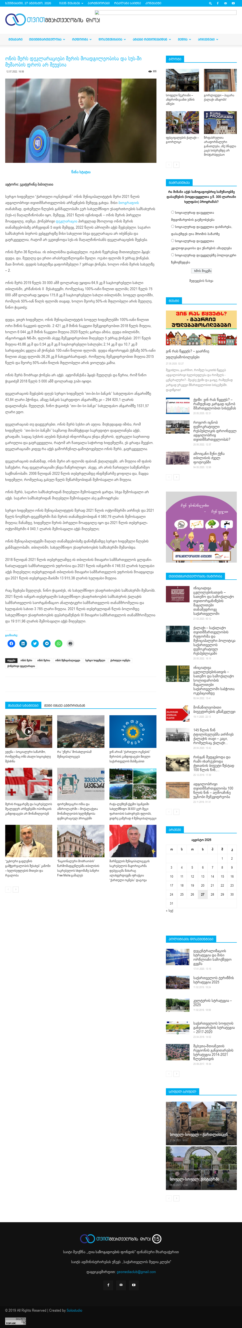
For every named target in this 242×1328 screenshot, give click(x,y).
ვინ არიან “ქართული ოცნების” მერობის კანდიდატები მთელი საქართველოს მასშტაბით (129, 757)
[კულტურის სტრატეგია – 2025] (178, 1005)
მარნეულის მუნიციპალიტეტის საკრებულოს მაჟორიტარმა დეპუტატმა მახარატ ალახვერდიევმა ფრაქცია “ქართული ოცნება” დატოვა (129, 870)
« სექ (169, 910)
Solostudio (74, 1310)
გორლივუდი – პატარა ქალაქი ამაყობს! (219, 97)
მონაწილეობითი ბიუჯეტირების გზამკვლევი (214, 709)
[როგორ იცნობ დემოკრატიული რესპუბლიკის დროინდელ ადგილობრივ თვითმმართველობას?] (178, 427)
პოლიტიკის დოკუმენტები (191, 939)
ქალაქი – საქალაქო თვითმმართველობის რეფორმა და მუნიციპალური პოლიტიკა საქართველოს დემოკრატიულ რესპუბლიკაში (214, 640)
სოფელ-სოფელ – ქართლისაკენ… (200, 1134)
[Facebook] (217, 3)
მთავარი (15, 39)
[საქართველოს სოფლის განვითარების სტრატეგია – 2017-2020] (178, 1028)
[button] (210, 3)
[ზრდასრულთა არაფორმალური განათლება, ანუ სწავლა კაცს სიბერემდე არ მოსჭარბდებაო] (220, 122)
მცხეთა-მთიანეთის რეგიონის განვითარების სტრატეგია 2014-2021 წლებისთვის (213, 1053)
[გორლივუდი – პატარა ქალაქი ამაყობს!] (220, 80)
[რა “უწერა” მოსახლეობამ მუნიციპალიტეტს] (80, 731)
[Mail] (225, 3)
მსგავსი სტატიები (23, 705)
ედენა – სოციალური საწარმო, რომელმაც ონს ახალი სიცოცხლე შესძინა (28, 757)
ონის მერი (26, 660)
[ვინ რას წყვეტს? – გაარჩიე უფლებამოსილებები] (201, 328)
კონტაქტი (153, 3)
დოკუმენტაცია (110, 39)
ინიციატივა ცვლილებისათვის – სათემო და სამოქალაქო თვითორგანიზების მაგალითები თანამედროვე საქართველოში (213, 601)
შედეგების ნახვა (201, 281)
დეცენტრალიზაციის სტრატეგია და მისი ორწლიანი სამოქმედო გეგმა (212, 957)
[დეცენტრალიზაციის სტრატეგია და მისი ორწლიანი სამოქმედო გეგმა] (178, 957)
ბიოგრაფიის (128, 202)
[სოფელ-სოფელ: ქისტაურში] (201, 1168)
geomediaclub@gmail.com (136, 1272)
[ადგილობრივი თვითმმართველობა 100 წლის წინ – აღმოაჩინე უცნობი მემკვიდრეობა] (178, 790)
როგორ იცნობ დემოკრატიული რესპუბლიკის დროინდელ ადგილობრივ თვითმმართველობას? (215, 431)
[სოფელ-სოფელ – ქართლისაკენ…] (201, 1123)
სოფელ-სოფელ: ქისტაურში (194, 1179)
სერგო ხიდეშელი (95, 660)
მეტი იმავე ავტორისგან (64, 705)
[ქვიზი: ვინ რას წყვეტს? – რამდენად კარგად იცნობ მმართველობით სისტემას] (178, 406)
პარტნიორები (99, 3)
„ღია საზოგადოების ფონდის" (111, 1252)
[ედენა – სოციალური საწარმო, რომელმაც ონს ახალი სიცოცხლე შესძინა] (28, 731)
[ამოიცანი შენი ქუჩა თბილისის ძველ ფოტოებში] (178, 458)
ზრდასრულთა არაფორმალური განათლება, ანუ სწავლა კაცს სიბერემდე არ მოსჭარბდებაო (220, 146)
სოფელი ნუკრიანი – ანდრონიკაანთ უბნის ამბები (180, 99)
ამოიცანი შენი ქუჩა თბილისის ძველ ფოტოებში (209, 458)
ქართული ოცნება (120, 660)
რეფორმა (80, 39)
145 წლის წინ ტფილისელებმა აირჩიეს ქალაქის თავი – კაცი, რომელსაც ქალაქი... (213, 737)
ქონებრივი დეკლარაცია (21, 666)
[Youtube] (233, 3)
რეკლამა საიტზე (127, 3)
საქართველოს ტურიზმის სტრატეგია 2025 (213, 980)
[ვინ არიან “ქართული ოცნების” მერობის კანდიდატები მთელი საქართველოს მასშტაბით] (132, 731)
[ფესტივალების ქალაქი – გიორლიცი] (182, 122)
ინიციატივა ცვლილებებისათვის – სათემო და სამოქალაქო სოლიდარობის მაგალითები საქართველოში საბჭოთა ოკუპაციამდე (213, 680)
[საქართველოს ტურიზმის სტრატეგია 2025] (178, 982)
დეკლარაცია (66, 221)
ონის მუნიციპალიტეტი (67, 660)
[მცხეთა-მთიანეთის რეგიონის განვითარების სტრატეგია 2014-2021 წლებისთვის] (178, 1052)
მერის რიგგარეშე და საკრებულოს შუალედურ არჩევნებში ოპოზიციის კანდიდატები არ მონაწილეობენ (28, 809)
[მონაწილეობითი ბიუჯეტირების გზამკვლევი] (178, 713)
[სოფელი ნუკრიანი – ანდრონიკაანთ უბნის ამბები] (182, 80)
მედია (182, 39)
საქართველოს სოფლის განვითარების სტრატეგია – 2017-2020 (214, 1028)
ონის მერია (43, 660)
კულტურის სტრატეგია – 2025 (212, 1003)
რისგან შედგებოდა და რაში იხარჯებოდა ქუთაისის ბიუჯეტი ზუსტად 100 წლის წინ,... (213, 764)
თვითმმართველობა (45, 39)
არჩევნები (206, 39)
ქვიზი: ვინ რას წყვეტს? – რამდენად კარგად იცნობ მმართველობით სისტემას (214, 404)
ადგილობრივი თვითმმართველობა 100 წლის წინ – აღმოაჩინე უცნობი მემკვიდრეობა (213, 790)
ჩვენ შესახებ (69, 3)
